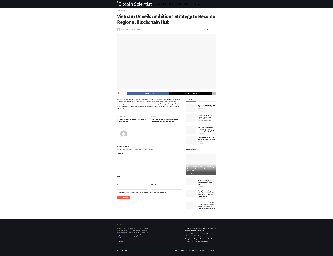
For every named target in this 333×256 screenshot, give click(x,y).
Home (158, 4)
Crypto (178, 4)
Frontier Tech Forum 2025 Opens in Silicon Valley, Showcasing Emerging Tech (206, 129)
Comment (120, 153)
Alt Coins (197, 4)
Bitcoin (171, 4)
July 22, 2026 (202, 210)
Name (119, 176)
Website (153, 184)
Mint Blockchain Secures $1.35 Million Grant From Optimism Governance (207, 107)
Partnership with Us (211, 250)
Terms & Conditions (192, 250)
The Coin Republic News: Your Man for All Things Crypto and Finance (206, 139)
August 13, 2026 (192, 173)
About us (177, 250)
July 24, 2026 (202, 198)
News (164, 4)
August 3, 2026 (202, 186)
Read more (120, 241)
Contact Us (183, 250)
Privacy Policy (202, 250)
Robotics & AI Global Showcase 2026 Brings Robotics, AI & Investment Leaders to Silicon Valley (200, 169)
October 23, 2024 (129, 29)
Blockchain (187, 4)
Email (119, 184)
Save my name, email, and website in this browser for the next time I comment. (142, 192)
